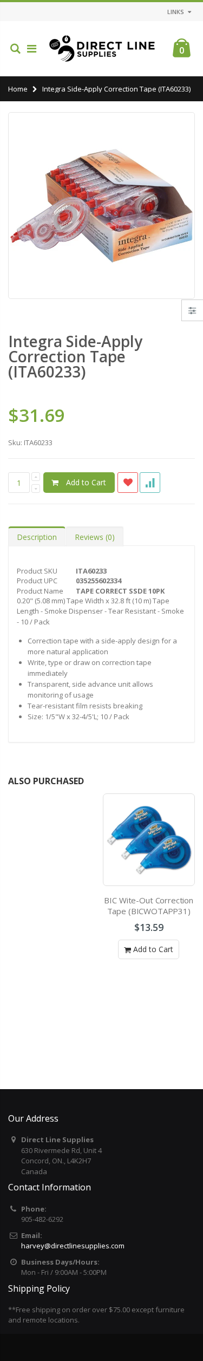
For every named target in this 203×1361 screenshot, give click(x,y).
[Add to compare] (150, 482)
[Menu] (31, 48)
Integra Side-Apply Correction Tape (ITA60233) (75, 356)
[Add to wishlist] (127, 482)
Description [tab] (37, 537)
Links (175, 12)
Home (18, 89)
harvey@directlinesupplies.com (73, 1246)
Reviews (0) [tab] (95, 537)
